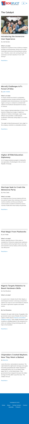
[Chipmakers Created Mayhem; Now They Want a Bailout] (14, 343)
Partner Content (16, 405)
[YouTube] (16, 411)
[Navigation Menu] (23, 3)
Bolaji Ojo (5, 360)
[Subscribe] (14, 422)
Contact (25, 405)
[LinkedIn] (13, 411)
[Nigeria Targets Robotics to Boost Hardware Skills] (14, 270)
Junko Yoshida (6, 91)
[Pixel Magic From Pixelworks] (14, 222)
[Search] (26, 3)
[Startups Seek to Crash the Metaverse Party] (14, 177)
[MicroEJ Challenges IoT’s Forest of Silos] (14, 75)
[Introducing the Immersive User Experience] (14, 25)
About (8, 405)
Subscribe (11, 407)
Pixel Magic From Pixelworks (13, 232)
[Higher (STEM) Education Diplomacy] (14, 143)
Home (3, 405)
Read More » (4, 60)
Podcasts (18, 407)
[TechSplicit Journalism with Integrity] (10, 3)
